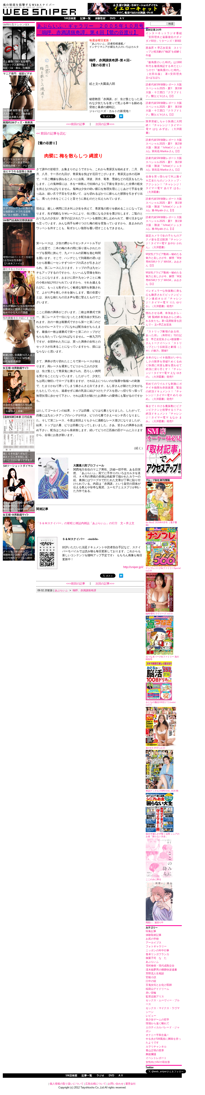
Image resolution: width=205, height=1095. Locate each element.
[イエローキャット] (134, 13)
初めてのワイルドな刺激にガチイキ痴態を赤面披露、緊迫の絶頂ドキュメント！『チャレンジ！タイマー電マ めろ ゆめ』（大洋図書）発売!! (164, 391)
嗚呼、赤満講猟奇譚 (84, 590)
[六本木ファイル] (19, 265)
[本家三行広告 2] (19, 462)
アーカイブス (153, 942)
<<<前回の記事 (75, 124)
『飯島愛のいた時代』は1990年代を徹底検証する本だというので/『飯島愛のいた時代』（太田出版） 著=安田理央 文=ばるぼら (165, 70)
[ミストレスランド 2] (19, 413)
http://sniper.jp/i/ (133, 567)
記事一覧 (85, 18)
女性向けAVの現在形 (158, 1062)
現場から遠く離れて (157, 1023)
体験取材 (100, 18)
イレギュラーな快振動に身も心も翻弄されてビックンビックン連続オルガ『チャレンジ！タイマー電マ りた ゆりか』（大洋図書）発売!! (164, 298)
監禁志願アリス (155, 996)
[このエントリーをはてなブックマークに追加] (121, 117)
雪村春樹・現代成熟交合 (160, 965)
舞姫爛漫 (151, 1054)
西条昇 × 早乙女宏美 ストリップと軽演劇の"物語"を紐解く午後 (164, 51)
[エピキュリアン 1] (19, 167)
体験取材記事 (153, 934)
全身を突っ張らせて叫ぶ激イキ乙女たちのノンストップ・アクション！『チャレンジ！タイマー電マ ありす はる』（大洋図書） (164, 184)
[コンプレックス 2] (19, 314)
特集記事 (151, 931)
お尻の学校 (152, 938)
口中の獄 (151, 981)
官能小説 (151, 977)
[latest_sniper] (164, 480)
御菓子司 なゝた (156, 958)
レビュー (151, 1015)
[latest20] (164, 30)
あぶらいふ (152, 961)
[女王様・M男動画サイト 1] (19, 560)
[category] (164, 928)
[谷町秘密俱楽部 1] (19, 363)
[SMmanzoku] (19, 70)
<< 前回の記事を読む (51, 133)
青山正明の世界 (155, 1050)
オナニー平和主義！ (157, 1034)
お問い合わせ (116, 1083)
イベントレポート (156, 1058)
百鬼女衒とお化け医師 (159, 984)
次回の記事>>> (104, 124)
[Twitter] (164, 1068)
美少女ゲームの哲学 (157, 1019)
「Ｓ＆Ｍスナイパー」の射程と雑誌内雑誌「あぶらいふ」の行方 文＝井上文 (85, 523)
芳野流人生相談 (155, 973)
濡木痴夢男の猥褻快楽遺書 (161, 969)
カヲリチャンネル (156, 1046)
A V (122, 18)
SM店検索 (70, 18)
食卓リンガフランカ (157, 954)
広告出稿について (95, 1083)
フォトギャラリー (156, 946)
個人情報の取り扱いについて (66, 1083)
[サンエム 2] (19, 118)
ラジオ (100, 1075)
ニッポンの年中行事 (157, 950)
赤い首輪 (151, 992)
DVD (112, 18)
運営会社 (130, 1083)
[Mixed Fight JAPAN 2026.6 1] (19, 216)
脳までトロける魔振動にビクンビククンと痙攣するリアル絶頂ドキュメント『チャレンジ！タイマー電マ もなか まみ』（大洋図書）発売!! (164, 413)
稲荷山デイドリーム (157, 988)
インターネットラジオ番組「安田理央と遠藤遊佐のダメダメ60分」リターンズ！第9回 (164, 37)
